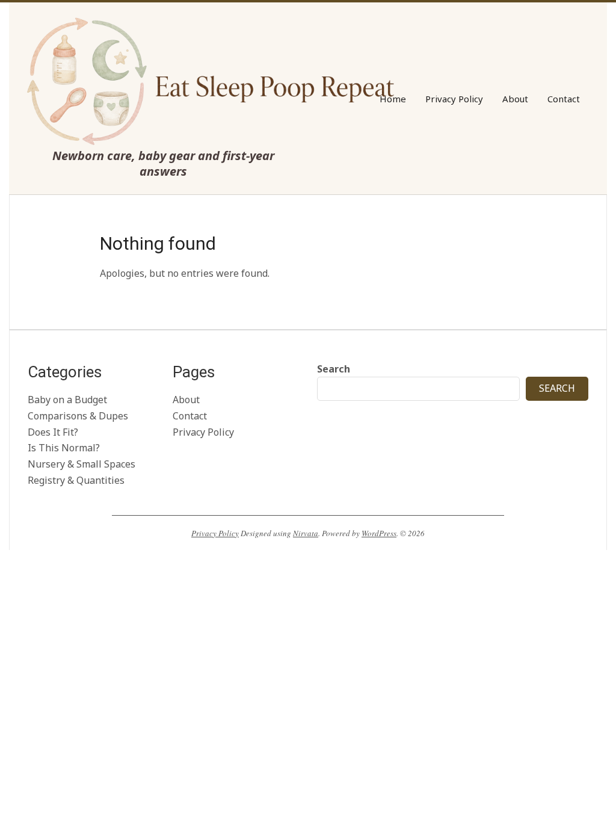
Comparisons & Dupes (78, 415)
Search (333, 368)
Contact (190, 415)
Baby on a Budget (67, 399)
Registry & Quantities (76, 480)
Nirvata (305, 533)
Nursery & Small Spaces (81, 464)
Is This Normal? (64, 447)
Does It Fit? (53, 432)
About (186, 399)
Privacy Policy (203, 432)
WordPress (379, 533)
